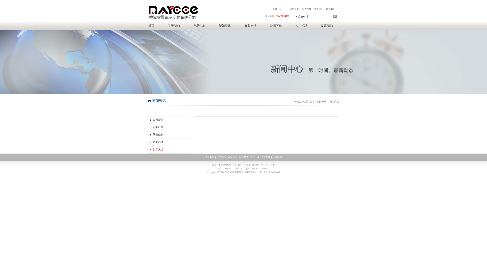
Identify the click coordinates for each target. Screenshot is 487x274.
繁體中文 (277, 8)
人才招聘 (301, 25)
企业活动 (158, 142)
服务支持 (250, 25)
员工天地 (158, 149)
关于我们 (174, 25)
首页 (151, 25)
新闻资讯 (225, 25)
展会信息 (158, 134)
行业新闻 (158, 127)
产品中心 (199, 25)
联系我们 (327, 25)
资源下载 (276, 25)
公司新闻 (158, 119)
